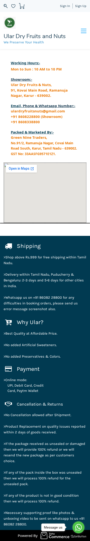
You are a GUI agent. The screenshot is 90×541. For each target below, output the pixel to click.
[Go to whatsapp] (78, 527)
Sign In (65, 6)
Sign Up (80, 6)
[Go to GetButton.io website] (78, 536)
